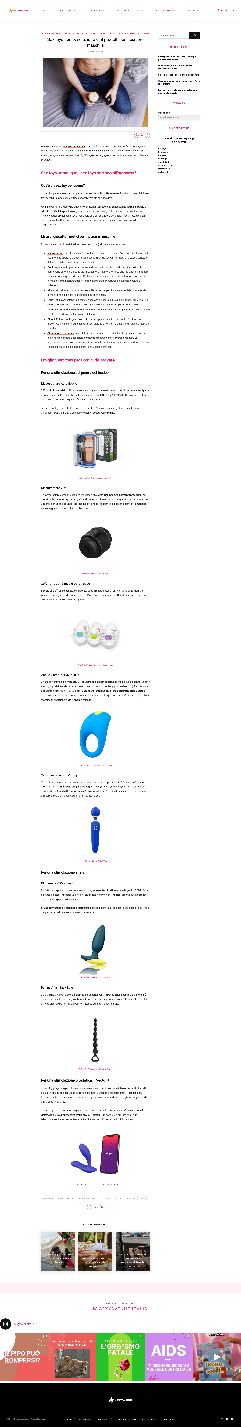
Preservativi (164, 168)
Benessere (163, 152)
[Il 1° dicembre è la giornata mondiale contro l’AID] (169, 1357)
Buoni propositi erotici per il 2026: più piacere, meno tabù (177, 58)
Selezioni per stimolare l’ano (129, 33)
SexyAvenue (130, 1198)
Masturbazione (67, 1198)
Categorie (164, 112)
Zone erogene (68, 10)
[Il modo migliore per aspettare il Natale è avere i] (217, 1357)
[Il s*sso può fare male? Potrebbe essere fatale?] (120, 1357)
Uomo (142, 1198)
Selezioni (104, 1198)
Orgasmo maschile (86, 1198)
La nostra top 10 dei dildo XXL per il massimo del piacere (176, 67)
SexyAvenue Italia (123, 1308)
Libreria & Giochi (166, 165)
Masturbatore (55, 253)
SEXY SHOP (192, 10)
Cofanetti (163, 172)
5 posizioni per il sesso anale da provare (178, 74)
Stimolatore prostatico (60, 333)
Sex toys (117, 1198)
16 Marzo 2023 (95, 52)
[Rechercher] (194, 35)
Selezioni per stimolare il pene (84, 33)
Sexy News (96, 10)
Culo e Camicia (164, 10)
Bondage (162, 158)
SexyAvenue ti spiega (128, 10)
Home (46, 10)
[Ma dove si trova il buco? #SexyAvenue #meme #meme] (72, 1357)
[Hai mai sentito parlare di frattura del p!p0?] (24, 1357)
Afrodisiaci (163, 162)
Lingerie (162, 155)
